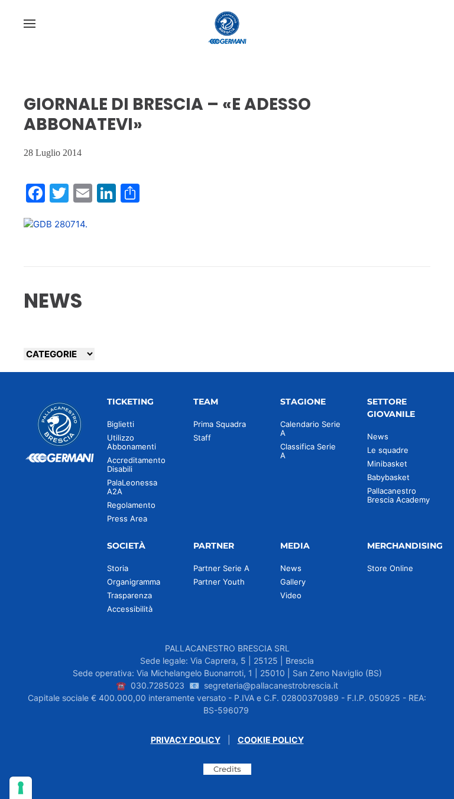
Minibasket (387, 463)
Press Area (127, 518)
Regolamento (131, 505)
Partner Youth (219, 581)
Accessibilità (130, 609)
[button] (29, 23)
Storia (117, 568)
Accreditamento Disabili (136, 464)
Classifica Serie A (308, 451)
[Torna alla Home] (227, 23)
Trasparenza (129, 595)
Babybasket (388, 477)
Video (290, 595)
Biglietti (120, 424)
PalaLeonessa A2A (132, 487)
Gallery (293, 581)
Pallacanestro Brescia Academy (398, 495)
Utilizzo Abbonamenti (131, 442)
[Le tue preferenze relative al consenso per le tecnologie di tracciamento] (20, 788)
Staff (202, 437)
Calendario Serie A (310, 428)
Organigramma (133, 581)
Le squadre (387, 450)
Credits (227, 769)
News (377, 436)
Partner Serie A (221, 568)
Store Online (390, 568)
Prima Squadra (219, 424)
